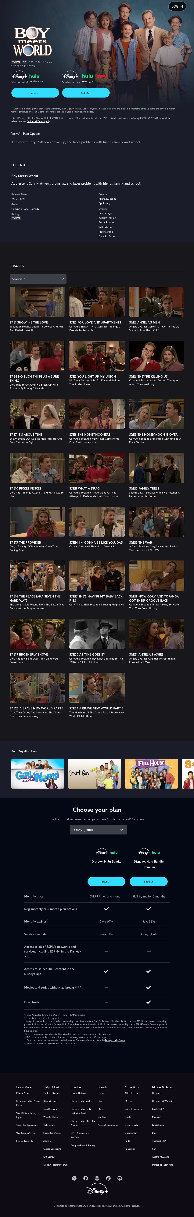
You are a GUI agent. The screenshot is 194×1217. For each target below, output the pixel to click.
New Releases (50, 1109)
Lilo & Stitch (158, 1125)
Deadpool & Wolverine (163, 1101)
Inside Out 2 (158, 1109)
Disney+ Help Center (115, 1040)
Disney (101, 1093)
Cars (154, 1149)
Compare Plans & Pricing (83, 1145)
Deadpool (157, 1093)
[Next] (187, 773)
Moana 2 (156, 1117)
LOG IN (177, 6)
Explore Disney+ (51, 1093)
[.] (74, 1178)
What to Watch (50, 1117)
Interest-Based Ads (25, 1141)
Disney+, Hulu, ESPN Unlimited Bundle (81, 1111)
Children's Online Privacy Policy (28, 1103)
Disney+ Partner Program (55, 1164)
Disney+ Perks (50, 1101)
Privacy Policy (22, 1093)
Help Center (49, 1125)
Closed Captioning (52, 1149)
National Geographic (108, 1125)
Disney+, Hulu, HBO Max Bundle (83, 1123)
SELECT (35, 92)
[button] (56, 1087)
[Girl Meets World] (37, 774)
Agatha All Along (160, 1157)
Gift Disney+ (49, 1157)
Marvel (101, 1109)
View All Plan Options (25, 133)
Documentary (131, 1133)
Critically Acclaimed (134, 1109)
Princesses (130, 1149)
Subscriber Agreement (27, 1125)
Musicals (129, 1101)
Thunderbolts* (159, 1141)
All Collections (132, 1093)
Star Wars (102, 1117)
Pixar (100, 1101)
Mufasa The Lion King (162, 1164)
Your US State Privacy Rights (26, 1115)
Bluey (154, 1133)
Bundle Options (78, 1093)
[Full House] (151, 774)
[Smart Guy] (94, 774)
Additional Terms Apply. (38, 121)
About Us (47, 1141)
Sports (128, 1117)
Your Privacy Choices (26, 1133)
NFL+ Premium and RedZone (80, 1135)
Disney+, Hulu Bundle (81, 1101)
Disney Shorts (131, 1125)
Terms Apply (31, 1015)
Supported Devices (52, 1133)
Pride (127, 1141)
